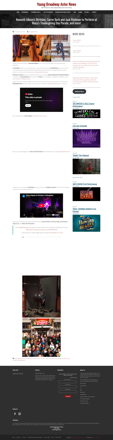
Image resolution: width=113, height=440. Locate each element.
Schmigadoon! (83, 394)
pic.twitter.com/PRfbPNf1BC (47, 230)
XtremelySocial (96, 437)
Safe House (82, 392)
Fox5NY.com (37, 116)
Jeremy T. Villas (44, 358)
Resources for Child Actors (62, 12)
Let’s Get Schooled (80, 126)
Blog (75, 12)
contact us (48, 424)
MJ (80, 387)
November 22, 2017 (56, 233)
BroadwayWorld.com (41, 72)
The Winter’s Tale (83, 401)
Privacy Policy (47, 437)
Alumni (80, 12)
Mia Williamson (21, 360)
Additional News (79, 91)
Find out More (76, 108)
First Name (67, 384)
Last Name (67, 389)
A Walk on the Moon (84, 403)
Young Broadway (33, 31)
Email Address (67, 379)
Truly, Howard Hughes (84, 398)
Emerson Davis (36, 358)
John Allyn (51, 358)
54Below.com (26, 79)
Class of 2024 (77, 51)
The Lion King (83, 383)
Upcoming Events (35, 12)
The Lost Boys (83, 385)
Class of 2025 (77, 40)
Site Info (86, 12)
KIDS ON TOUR (18, 374)
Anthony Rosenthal (27, 358)
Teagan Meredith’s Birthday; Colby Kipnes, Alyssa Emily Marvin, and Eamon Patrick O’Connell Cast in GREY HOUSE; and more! (85, 80)
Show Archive (58, 437)
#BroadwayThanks (32, 230)
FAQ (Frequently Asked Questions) (35, 437)
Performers (25, 12)
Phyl (81, 390)
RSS (53, 437)
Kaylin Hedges (58, 358)
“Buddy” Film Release (81, 155)
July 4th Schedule (48, 12)
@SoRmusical (24, 227)
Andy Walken (17, 358)
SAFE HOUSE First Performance (85, 184)
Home (18, 12)
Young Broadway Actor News (56, 4)
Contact (94, 12)
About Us (19, 437)
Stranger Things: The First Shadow (87, 396)
